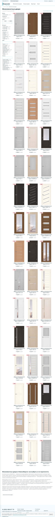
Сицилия (6, 34)
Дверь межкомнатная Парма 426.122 (32, 64)
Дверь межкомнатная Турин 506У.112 (46, 206)
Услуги (38, 3)
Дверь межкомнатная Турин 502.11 (19, 178)
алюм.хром (6, 27)
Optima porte (7, 14)
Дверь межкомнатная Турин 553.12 (32, 292)
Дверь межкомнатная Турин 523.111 (32, 434)
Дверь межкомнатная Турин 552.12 (32, 349)
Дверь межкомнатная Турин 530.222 (19, 463)
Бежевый (6, 47)
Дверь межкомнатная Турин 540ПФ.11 (32, 149)
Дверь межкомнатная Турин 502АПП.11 (46, 178)
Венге (5, 44)
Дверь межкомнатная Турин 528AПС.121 (19, 320)
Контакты (46, 1)
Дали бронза (7, 65)
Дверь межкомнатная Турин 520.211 (46, 406)
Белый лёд (6, 48)
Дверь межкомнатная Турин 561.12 (46, 121)
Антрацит (6, 46)
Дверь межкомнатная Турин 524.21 (46, 463)
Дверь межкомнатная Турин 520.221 (46, 349)
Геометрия (6, 61)
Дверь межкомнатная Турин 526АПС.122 (46, 235)
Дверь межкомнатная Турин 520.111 (19, 406)
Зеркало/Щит (6, 68)
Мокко (5, 54)
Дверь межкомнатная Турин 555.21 (32, 463)
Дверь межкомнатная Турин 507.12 (19, 121)
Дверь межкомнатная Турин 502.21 (46, 149)
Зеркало (6, 66)
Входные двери (26, 3)
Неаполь (6, 32)
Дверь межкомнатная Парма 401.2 (32, 235)
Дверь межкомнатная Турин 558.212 (46, 434)
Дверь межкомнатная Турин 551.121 (19, 292)
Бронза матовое (7, 60)
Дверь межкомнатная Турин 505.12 (32, 121)
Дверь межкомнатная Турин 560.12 (19, 64)
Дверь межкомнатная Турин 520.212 (46, 377)
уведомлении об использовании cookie (19, 514)
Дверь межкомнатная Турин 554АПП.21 (32, 377)
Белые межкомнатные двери (8, 494)
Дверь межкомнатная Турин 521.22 (46, 263)
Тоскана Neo (7, 36)
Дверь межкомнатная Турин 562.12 (19, 92)
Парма (5, 33)
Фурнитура (33, 3)
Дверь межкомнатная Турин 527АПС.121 (46, 320)
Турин (6, 37)
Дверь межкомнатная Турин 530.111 (32, 263)
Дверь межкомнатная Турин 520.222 (19, 377)
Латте (5, 53)
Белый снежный (7, 49)
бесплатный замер (14, 1)
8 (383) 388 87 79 (5, 1)
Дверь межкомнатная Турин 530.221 (19, 434)
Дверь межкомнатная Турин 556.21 (19, 349)
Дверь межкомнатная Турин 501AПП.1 (19, 263)
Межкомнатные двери (17, 3)
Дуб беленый (7, 50)
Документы (51, 1)
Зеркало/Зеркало (7, 67)
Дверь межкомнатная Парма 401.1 (32, 35)
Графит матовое (7, 62)
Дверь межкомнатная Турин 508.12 (19, 149)
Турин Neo (6, 38)
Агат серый (6, 45)
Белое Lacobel (7, 59)
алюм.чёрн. (6, 28)
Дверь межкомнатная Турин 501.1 (19, 35)
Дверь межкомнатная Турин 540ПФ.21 (32, 178)
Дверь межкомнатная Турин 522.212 (32, 406)
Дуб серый (6, 51)
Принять (51, 514)
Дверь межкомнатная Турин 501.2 (19, 235)
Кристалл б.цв (7, 69)
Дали (5, 64)
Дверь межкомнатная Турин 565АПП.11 (19, 206)
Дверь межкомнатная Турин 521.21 (32, 320)
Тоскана (6, 35)
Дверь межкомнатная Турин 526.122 (46, 92)
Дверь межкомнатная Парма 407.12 (46, 64)
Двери (8, 6)
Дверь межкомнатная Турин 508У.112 (32, 206)
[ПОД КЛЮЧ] (2, 6)
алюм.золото (7, 26)
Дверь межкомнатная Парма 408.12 (46, 35)
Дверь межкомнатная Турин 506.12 (32, 92)
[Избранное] (50, 3)
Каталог (4, 6)
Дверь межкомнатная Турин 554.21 (46, 292)
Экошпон (6, 17)
